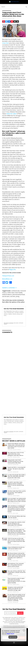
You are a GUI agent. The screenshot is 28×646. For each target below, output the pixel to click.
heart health (18, 292)
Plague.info (12, 269)
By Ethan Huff (15, 464)
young (17, 296)
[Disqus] (14, 354)
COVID (9, 292)
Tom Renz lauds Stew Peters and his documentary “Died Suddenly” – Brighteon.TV (17, 492)
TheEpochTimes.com (8, 276)
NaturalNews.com (7, 279)
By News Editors (16, 503)
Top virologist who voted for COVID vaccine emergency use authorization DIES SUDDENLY (16, 524)
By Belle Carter (16, 479)
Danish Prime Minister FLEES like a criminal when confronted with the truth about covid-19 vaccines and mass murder (16, 446)
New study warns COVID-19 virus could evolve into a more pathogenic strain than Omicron (16, 454)
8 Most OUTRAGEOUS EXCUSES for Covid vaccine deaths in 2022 (16, 548)
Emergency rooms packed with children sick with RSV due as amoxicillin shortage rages (15, 589)
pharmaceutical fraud (18, 294)
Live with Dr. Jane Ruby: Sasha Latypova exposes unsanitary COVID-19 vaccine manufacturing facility (16, 484)
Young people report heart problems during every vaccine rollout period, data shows (15, 461)
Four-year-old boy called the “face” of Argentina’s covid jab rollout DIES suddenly (17, 572)
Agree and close (12, 637)
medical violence (7, 294)
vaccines (12, 296)
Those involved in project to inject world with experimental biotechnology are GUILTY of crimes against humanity (16, 580)
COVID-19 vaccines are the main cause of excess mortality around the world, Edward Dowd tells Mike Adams (16, 540)
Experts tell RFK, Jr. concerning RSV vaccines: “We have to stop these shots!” (16, 469)
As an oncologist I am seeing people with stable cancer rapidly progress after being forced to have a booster (17, 500)
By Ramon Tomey (16, 457)
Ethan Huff (11, 18)
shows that (5, 43)
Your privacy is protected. (8, 322)
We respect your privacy (20, 621)
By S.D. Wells (15, 513)
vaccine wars (6, 296)
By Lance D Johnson (17, 449)
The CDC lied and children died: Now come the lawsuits (17, 517)
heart (13, 292)
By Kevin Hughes (16, 495)
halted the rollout (11, 113)
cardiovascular (15, 291)
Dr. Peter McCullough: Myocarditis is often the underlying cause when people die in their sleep (17, 476)
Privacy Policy (10, 633)
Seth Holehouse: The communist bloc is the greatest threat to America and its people (16, 565)
